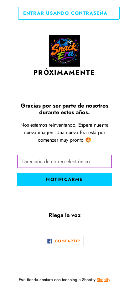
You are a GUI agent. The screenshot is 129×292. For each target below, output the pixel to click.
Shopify (103, 279)
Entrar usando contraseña (69, 13)
